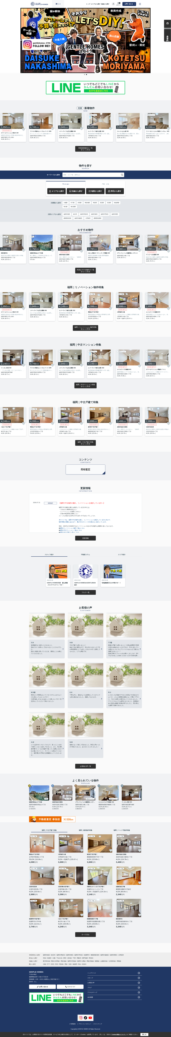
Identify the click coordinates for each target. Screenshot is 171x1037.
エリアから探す (95, 4)
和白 (79, 964)
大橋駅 (65, 202)
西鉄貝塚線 (90, 961)
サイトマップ (98, 1024)
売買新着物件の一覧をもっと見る (85, 149)
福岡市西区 (115, 214)
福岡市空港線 (72, 961)
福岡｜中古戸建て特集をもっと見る (85, 443)
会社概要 (90, 997)
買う (57, 4)
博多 (66, 964)
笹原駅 (109, 202)
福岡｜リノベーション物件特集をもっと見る (85, 328)
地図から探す (96, 191)
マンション (65, 184)
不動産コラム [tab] (85, 554)
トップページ (91, 973)
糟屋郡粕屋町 (97, 218)
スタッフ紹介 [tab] (49, 554)
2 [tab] (86, 74)
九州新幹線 (112, 961)
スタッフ (90, 978)
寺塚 (44, 958)
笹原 (70, 964)
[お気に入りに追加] (23, 129)
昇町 (64, 958)
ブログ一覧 (85, 592)
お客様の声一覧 (85, 766)
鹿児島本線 (46, 961)
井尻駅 (80, 202)
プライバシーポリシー (84, 1024)
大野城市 (88, 218)
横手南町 (85, 958)
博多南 (61, 964)
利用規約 (73, 1024)
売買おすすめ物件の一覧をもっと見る (85, 270)
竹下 (48, 964)
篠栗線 (97, 961)
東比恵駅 (73, 206)
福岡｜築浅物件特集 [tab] (85, 830)
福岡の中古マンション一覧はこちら (71, 530)
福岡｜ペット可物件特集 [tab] (122, 830)
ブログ (89, 987)
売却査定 (85, 469)
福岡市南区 (67, 214)
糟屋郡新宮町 (67, 218)
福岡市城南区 (78, 218)
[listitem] (42, 127)
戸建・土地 (105, 184)
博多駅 (95, 202)
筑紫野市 (87, 955)
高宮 (56, 964)
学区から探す (116, 191)
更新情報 (85, 538)
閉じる (144, 1034)
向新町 (49, 958)
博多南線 (64, 961)
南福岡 (75, 964)
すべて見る (85, 934)
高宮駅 (102, 202)
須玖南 (69, 958)
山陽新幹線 (104, 961)
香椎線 (119, 961)
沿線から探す (105, 4)
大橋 (54, 958)
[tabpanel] (85, 40)
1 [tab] (84, 74)
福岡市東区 (94, 214)
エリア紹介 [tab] (121, 554)
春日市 (75, 214)
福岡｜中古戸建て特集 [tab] (49, 830)
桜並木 (84, 964)
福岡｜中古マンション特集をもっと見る (85, 385)
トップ (88, 4)
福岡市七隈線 (81, 961)
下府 (74, 958)
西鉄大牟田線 (55, 961)
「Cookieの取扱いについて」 (118, 1034)
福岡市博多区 (84, 214)
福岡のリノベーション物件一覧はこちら (72, 528)
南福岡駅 (116, 202)
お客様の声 (90, 982)
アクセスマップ (92, 992)
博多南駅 (87, 202)
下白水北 (59, 958)
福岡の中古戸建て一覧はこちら (69, 532)
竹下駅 (73, 202)
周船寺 (79, 958)
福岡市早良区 (104, 214)
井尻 (52, 964)
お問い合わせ (129, 4)
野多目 (91, 958)
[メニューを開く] (140, 4)
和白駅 (65, 206)
